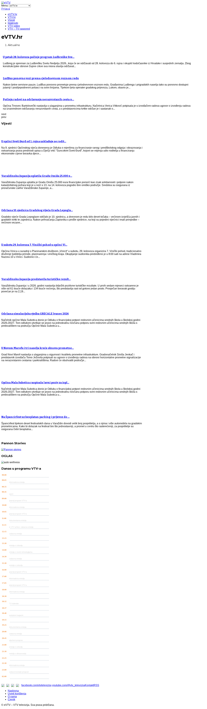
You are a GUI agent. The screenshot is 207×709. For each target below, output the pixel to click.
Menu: (5, 5)
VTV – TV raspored (19, 28)
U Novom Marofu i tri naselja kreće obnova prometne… (37, 348)
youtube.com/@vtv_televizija (68, 685)
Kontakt (89, 685)
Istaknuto (13, 23)
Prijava (5, 8)
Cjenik (11, 699)
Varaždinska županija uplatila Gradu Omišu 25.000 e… (36, 175)
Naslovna (13, 690)
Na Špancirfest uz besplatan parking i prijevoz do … (35, 416)
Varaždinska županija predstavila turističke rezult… (36, 279)
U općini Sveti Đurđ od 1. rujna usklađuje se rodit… (33, 141)
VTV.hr (12, 17)
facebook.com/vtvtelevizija (36, 685)
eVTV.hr (12, 14)
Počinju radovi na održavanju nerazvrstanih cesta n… (38, 99)
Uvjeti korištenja (17, 693)
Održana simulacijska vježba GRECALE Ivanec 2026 (35, 313)
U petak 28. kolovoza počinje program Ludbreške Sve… (38, 57)
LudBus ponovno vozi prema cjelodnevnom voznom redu (41, 78)
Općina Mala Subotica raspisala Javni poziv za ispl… (35, 382)
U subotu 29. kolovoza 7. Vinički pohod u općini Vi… (34, 244)
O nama (12, 696)
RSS (96, 685)
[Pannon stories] (11, 449)
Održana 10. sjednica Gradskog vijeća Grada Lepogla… (37, 210)
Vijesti (11, 20)
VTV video (14, 26)
